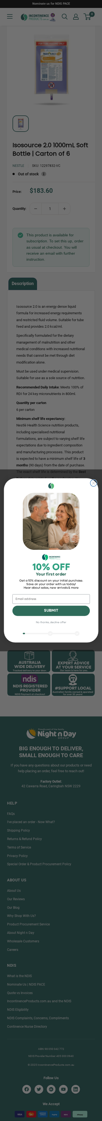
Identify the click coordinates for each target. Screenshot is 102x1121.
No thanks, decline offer (51, 622)
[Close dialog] (93, 483)
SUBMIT (51, 611)
